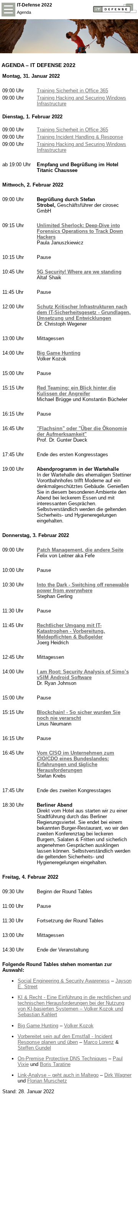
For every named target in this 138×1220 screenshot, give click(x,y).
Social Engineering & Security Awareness (64, 981)
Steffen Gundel (34, 1048)
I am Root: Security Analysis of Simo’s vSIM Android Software (83, 674)
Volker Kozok (79, 1025)
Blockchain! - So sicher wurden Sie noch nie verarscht (78, 715)
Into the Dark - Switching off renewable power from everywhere (83, 587)
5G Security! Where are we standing (79, 272)
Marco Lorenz (99, 1042)
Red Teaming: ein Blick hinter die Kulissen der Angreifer (76, 390)
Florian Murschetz (47, 1081)
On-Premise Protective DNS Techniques (62, 1058)
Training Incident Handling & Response (80, 137)
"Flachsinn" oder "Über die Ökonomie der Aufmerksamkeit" (82, 431)
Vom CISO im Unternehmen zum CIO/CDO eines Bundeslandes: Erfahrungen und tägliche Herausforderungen (75, 761)
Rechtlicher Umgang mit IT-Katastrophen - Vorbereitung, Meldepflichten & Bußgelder (71, 631)
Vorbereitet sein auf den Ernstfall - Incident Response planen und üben (65, 1039)
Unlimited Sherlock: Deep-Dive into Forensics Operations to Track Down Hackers (80, 231)
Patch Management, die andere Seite (80, 550)
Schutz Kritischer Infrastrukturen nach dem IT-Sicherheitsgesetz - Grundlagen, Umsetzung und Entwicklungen (84, 312)
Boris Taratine (55, 1064)
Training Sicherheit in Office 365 (72, 90)
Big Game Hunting (58, 353)
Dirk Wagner (117, 1075)
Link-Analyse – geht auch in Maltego (58, 1075)
